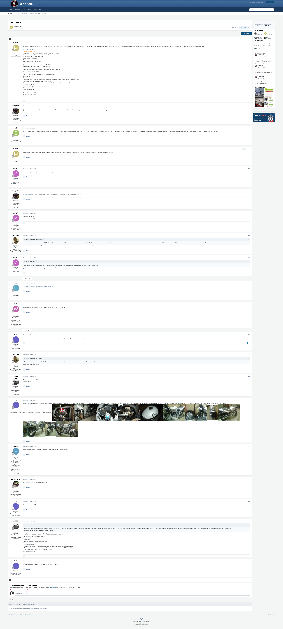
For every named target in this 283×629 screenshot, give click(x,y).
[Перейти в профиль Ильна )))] (16, 173)
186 (16, 117)
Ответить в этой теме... (23, 593)
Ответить (246, 33)
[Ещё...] (248, 43)
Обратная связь (137, 621)
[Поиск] (272, 10)
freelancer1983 (270, 33)
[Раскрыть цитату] (25, 239)
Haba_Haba (15, 235)
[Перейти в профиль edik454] (16, 451)
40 (16, 139)
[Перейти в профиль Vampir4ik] (16, 111)
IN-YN (15, 334)
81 (16, 387)
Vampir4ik (15, 105)
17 (16, 345)
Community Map (37, 9)
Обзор (11, 9)
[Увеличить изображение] (29, 49)
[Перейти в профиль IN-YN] (16, 339)
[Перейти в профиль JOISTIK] (16, 381)
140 (16, 490)
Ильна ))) (15, 168)
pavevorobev (260, 33)
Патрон (23, 28)
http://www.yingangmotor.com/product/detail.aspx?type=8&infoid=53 (38, 286)
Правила (44, 13)
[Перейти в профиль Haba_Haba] (16, 240)
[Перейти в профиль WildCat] (16, 309)
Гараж (29, 9)
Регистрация (270, 2)
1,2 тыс (16, 457)
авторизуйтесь (53, 587)
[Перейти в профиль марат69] (255, 38)
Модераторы (24, 13)
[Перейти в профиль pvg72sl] (265, 38)
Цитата (28, 101)
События (17, 13)
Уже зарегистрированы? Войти (257, 2)
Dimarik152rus (15, 479)
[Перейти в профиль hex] (16, 288)
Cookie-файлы (146, 621)
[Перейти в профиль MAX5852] (11, 27)
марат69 (259, 37)
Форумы (10, 13)
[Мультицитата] (24, 101)
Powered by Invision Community (141, 624)
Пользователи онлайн (35, 13)
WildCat (15, 304)
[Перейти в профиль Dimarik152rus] (16, 484)
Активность (17, 9)
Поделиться (234, 27)
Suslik (15, 128)
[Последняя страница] (28, 39)
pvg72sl (268, 37)
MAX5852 (19, 26)
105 (16, 179)
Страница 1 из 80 (34, 38)
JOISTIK (15, 376)
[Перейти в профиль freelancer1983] (265, 33)
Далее (24, 39)
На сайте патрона (27, 194)
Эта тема (266, 9)
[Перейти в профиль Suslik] (16, 133)
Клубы (24, 9)
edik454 (15, 446)
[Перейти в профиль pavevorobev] (255, 33)
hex (16, 283)
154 (16, 246)
